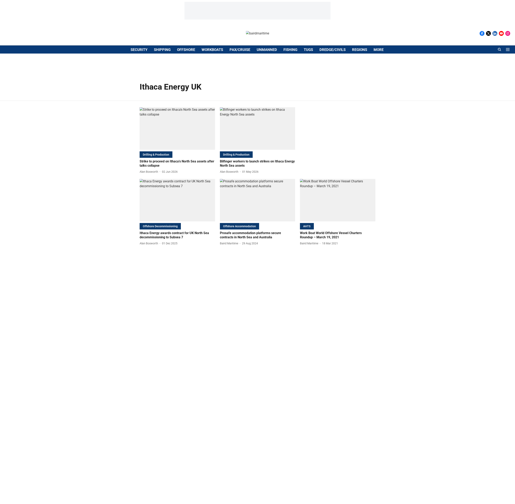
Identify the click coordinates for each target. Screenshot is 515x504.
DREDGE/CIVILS (332, 50)
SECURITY (139, 50)
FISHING (290, 50)
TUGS (308, 50)
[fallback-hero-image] (177, 128)
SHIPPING (162, 50)
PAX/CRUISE (240, 50)
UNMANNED (267, 50)
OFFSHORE (186, 50)
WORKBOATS (212, 50)
